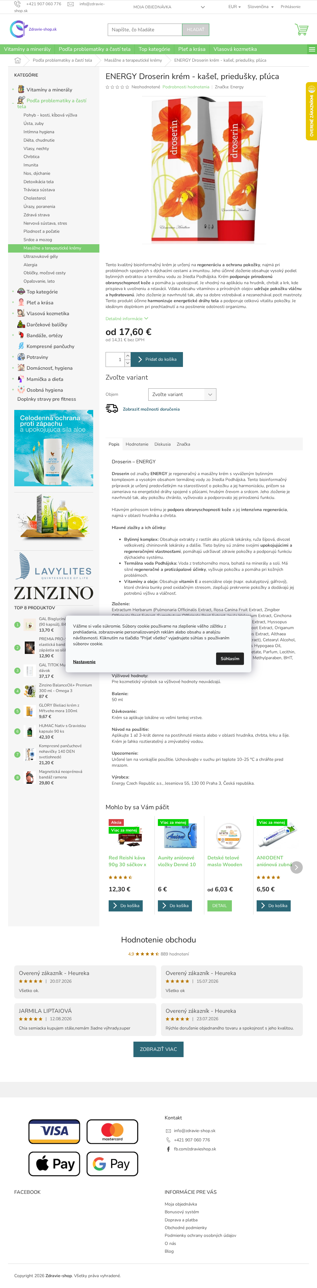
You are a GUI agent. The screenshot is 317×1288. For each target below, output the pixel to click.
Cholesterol (35, 198)
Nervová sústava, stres (45, 223)
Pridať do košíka (160, 359)
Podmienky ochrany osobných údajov (200, 1235)
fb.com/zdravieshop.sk (195, 1149)
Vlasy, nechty (36, 149)
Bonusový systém (182, 1212)
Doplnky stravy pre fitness (46, 399)
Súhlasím (230, 659)
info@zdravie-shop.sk (194, 1131)
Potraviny (37, 357)
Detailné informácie (124, 319)
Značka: (229, 87)
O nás (170, 1243)
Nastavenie (84, 661)
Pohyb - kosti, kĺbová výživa (50, 115)
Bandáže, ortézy (45, 335)
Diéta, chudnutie (39, 140)
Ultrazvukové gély (41, 256)
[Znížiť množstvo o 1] (127, 363)
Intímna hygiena (39, 132)
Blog (169, 1251)
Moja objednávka (152, 7)
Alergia (30, 265)
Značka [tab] (183, 444)
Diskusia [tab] (162, 444)
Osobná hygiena (45, 390)
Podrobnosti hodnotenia (186, 87)
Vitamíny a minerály (49, 89)
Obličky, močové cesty (45, 273)
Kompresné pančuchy (50, 346)
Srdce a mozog (38, 240)
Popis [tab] (114, 444)
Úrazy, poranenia (39, 207)
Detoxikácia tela (39, 182)
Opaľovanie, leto (39, 281)
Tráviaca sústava (39, 190)
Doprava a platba (181, 1220)
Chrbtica (31, 157)
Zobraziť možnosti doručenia (151, 409)
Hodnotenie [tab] (137, 444)
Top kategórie (42, 292)
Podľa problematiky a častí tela (51, 103)
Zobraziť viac (158, 1049)
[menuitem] (27, 49)
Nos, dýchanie (37, 173)
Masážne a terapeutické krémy (52, 248)
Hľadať (195, 30)
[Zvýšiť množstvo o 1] (127, 355)
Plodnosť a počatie (41, 231)
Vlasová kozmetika (48, 313)
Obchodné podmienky (186, 1228)
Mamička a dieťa (45, 379)
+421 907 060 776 (192, 1140)
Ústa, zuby (34, 123)
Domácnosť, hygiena (50, 368)
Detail (219, 906)
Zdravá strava (37, 215)
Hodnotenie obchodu (158, 939)
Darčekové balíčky (47, 324)
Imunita (31, 165)
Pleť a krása (40, 302)
